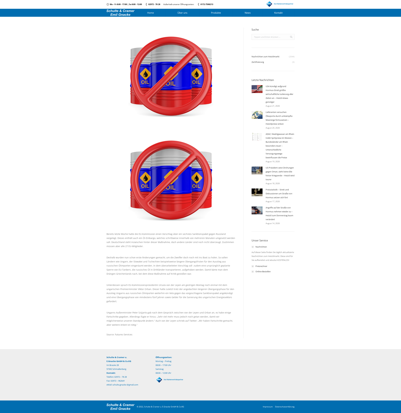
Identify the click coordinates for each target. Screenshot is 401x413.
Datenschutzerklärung (284, 406)
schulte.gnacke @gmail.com (125, 384)
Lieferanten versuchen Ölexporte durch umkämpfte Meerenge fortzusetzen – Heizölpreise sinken (279, 118)
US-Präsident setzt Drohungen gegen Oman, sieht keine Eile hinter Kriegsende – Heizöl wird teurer (280, 173)
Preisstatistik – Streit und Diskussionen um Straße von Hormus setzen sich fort (279, 193)
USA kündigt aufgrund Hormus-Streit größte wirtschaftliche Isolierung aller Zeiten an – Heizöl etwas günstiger (279, 94)
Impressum (268, 406)
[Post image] (257, 89)
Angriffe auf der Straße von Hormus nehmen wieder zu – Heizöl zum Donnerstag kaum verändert (279, 213)
